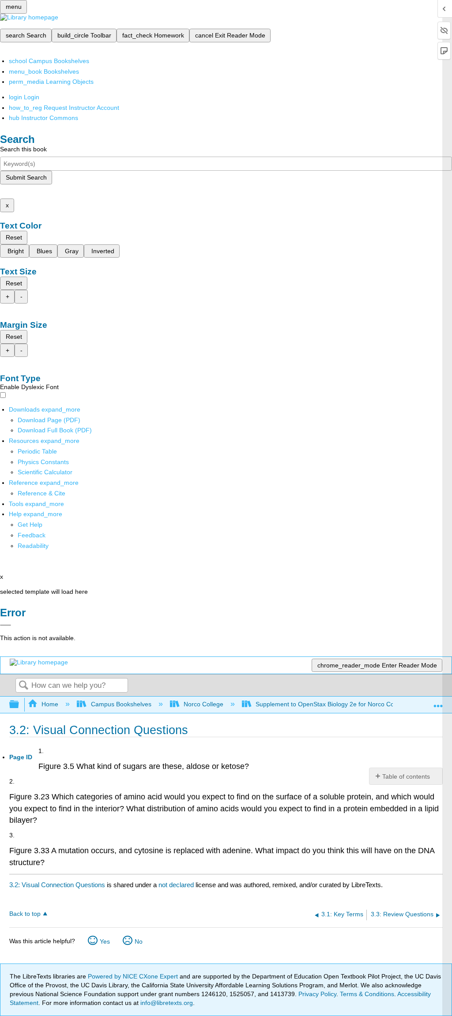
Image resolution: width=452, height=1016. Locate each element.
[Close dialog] (5, 625)
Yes (105, 941)
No (139, 941)
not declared (177, 885)
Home (50, 704)
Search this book (23, 149)
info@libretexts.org (166, 1002)
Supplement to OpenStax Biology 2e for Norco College (331, 704)
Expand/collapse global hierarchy (20, 704)
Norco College (203, 704)
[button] (31, 535)
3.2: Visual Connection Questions (57, 885)
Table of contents (406, 776)
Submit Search (26, 177)
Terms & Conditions (367, 993)
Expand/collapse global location (438, 702)
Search (23, 686)
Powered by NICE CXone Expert (134, 976)
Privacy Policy (317, 993)
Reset (14, 237)
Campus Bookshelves (121, 704)
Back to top (25, 914)
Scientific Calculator (45, 472)
